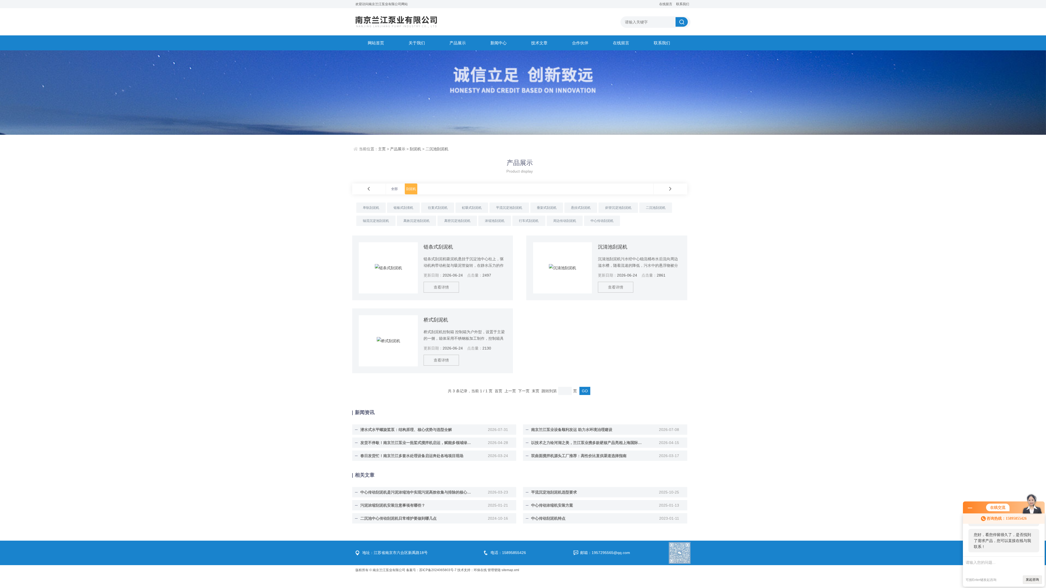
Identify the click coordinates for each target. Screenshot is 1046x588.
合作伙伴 (580, 43)
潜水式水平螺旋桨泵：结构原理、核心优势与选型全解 (406, 429)
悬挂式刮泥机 (581, 208)
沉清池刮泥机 (612, 247)
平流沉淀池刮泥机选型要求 (554, 492)
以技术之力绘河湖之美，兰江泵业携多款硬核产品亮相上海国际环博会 (587, 442)
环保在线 (480, 570)
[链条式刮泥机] (388, 267)
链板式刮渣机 (403, 208)
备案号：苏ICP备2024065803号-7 (431, 570)
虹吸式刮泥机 (472, 208)
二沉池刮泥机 (436, 149)
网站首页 (376, 43)
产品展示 (457, 43)
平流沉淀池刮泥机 (509, 208)
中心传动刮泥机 (602, 221)
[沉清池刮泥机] (562, 267)
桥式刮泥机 (436, 320)
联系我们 (682, 4)
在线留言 (665, 4)
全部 (394, 189)
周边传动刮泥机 (564, 221)
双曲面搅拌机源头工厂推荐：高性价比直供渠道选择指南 (579, 456)
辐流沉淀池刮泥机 (376, 221)
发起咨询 (1032, 579)
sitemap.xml (510, 570)
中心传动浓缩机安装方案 (552, 505)
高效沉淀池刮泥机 (416, 221)
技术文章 (539, 43)
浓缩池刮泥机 (494, 221)
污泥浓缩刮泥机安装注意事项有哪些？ (392, 505)
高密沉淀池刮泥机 (457, 221)
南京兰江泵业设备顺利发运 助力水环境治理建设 (571, 429)
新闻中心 (498, 43)
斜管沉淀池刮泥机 (618, 208)
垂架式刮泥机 (547, 208)
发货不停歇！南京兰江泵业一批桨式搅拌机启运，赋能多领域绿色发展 (416, 442)
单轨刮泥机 (371, 208)
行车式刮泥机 (529, 221)
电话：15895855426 (508, 552)
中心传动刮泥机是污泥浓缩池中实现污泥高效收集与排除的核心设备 (416, 492)
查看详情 (441, 287)
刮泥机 (415, 149)
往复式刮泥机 (438, 208)
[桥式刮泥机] (388, 340)
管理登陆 (494, 570)
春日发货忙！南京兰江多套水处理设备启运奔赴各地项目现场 (411, 456)
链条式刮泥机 (438, 247)
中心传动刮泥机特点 (548, 518)
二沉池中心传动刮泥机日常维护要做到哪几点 (398, 518)
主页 (382, 149)
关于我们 (417, 43)
